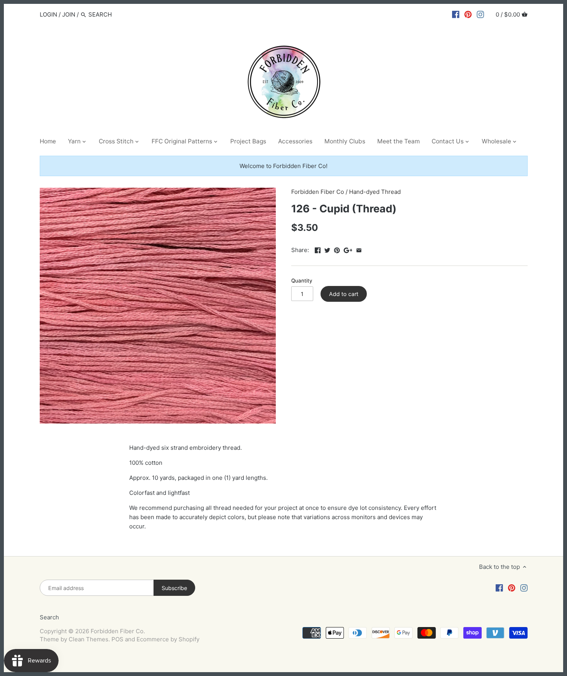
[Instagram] (480, 14)
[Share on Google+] (348, 249)
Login (48, 14)
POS (117, 639)
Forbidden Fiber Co (317, 191)
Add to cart (343, 294)
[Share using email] (359, 249)
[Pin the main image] (337, 249)
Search (49, 617)
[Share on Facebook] (318, 249)
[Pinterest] (468, 14)
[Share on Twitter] (327, 249)
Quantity (301, 280)
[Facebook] (455, 14)
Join (68, 14)
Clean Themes (88, 639)
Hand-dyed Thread (375, 191)
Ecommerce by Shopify (168, 639)
